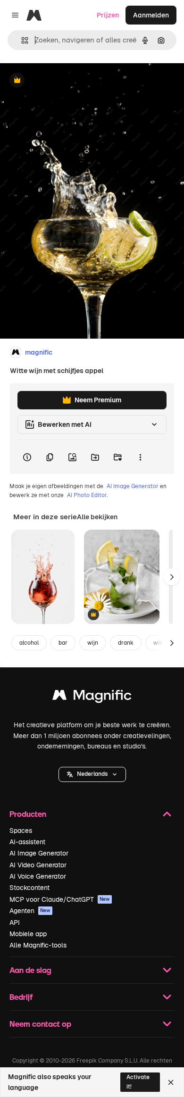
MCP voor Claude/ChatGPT (59, 899)
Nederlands (92, 774)
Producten (27, 814)
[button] (92, 774)
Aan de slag (30, 970)
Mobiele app (28, 934)
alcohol (29, 643)
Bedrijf (21, 997)
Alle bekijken (97, 517)
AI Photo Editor (87, 495)
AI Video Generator (38, 865)
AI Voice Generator (37, 876)
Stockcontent (29, 887)
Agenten (29, 910)
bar (63, 643)
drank (126, 643)
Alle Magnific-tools (38, 945)
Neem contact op (40, 1024)
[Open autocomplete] (21, 40)
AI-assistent (27, 842)
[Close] (171, 1082)
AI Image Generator (133, 486)
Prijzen (108, 15)
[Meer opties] (140, 457)
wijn (92, 643)
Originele (62, 80)
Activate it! (138, 1081)
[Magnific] (92, 697)
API (14, 922)
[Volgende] (171, 577)
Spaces (20, 830)
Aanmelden (151, 15)
